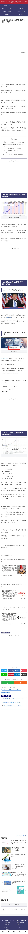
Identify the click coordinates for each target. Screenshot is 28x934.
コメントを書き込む (14, 904)
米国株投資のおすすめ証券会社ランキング (13, 698)
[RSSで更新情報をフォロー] (20, 682)
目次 (12, 139)
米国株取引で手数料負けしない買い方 (12, 702)
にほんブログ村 (5, 692)
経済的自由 (7, 924)
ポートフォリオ (7, 927)
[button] (25, 443)
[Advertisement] (14, 38)
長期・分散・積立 (6, 632)
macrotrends (8, 317)
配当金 (20, 927)
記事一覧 (20, 929)
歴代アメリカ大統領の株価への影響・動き (14, 142)
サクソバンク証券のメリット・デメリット (13, 705)
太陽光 (7, 929)
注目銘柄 (8, 922)
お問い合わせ (20, 924)
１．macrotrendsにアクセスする (13, 148)
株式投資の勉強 (20, 922)
